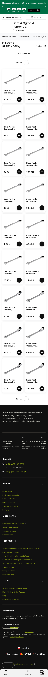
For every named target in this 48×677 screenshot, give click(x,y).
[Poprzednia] (2, 7)
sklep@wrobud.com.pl (16, 472)
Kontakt (5, 510)
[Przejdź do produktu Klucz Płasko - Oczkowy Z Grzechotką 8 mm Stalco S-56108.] (13, 260)
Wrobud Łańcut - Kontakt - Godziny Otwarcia (20, 548)
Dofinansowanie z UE (10, 552)
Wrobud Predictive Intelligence (14, 588)
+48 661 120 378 (15, 464)
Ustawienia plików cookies (13, 524)
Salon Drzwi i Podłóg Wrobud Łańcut (17, 560)
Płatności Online (9, 499)
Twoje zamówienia (10, 527)
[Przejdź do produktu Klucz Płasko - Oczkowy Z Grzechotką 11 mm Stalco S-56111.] (35, 79)
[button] (23, 484)
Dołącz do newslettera (14, 628)
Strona (19, 63)
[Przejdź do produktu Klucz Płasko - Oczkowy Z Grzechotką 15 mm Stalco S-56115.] (35, 152)
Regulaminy (7, 491)
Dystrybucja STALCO (10, 599)
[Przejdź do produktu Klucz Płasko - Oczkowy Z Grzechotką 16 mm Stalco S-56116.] (13, 188)
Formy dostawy (8, 502)
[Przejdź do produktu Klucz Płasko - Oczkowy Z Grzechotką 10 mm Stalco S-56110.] (13, 79)
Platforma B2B (8, 574)
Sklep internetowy (23, 664)
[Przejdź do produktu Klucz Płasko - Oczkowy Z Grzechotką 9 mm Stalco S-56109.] (35, 260)
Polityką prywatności (17, 637)
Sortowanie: (24, 53)
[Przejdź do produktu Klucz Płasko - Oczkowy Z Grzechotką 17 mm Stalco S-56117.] (35, 188)
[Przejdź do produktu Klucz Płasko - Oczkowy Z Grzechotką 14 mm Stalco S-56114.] (13, 152)
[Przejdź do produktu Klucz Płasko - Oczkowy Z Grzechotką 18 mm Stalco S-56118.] (13, 224)
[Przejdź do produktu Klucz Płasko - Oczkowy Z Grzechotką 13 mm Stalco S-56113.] (35, 116)
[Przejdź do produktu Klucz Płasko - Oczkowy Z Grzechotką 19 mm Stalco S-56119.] (35, 224)
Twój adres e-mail (10, 625)
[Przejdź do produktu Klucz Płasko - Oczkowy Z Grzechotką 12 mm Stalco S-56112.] (13, 116)
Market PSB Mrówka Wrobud (13, 592)
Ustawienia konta (9, 531)
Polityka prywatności (10, 495)
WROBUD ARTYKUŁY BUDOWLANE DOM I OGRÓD (18, 37)
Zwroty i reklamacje (10, 506)
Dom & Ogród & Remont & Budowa (23, 26)
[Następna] (45, 7)
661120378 (37, 17)
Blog (4, 596)
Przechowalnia (8, 535)
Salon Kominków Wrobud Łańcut (15, 556)
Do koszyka (19, 99)
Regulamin (29, 632)
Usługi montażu (8, 571)
